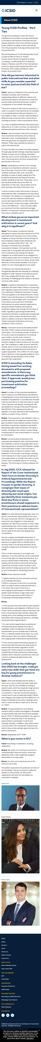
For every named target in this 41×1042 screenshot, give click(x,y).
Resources (4, 952)
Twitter (12, 1015)
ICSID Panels (5, 989)
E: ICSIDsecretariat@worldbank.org (7, 1015)
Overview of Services (8, 986)
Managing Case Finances (9, 1000)
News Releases (6, 1007)
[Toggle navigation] (36, 11)
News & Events (6, 955)
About (3, 942)
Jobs (2, 976)
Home (3, 938)
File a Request (22, 2)
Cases (3, 948)
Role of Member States (8, 965)
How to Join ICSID (6, 969)
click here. (30, 1038)
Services (4, 945)
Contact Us (5, 958)
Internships (5, 979)
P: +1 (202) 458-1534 (3, 1015)
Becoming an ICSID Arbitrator (10, 996)
